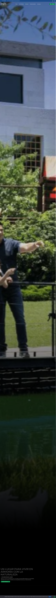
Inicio (16, 4)
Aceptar (50, 596)
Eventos (26, 4)
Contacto (39, 4)
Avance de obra (33, 4)
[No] (54, 597)
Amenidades (21, 4)
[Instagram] (53, 0)
